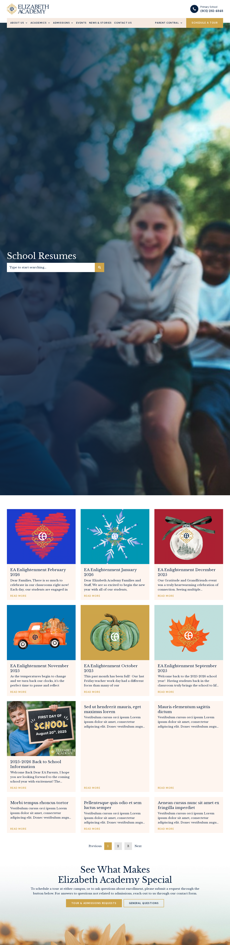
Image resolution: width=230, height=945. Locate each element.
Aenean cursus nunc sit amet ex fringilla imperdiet (188, 805)
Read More (18, 595)
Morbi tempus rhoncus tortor (39, 802)
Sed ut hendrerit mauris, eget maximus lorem (112, 709)
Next (138, 846)
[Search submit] (99, 267)
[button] (19, 23)
